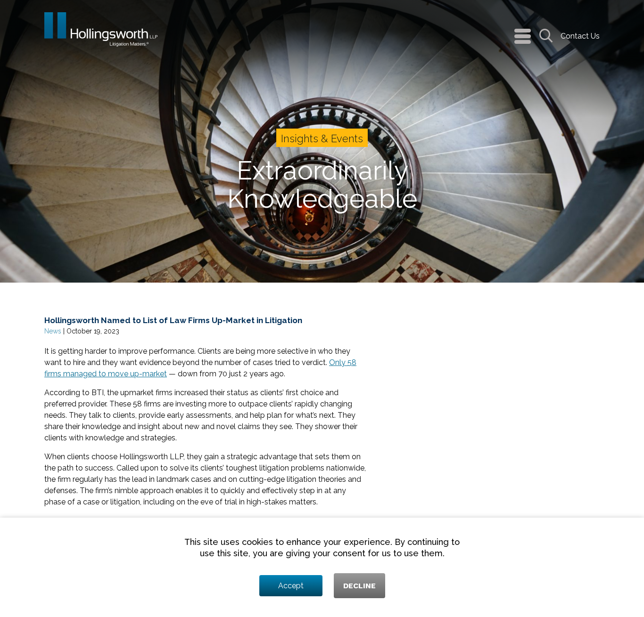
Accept (291, 585)
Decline (359, 585)
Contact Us (580, 36)
